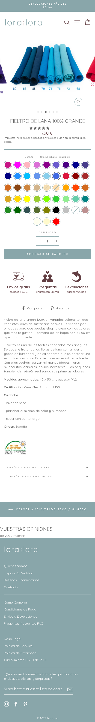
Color (47, 156)
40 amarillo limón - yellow (27, 199)
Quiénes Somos (15, 566)
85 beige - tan (37, 187)
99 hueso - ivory (37, 221)
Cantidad (47, 232)
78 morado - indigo (66, 165)
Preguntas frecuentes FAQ (23, 623)
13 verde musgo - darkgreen (17, 210)
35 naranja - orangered (76, 187)
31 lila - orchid (37, 165)
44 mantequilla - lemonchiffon (46, 221)
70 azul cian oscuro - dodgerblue (17, 176)
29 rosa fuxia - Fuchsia (17, 165)
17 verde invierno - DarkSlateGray (27, 210)
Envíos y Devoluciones (20, 616)
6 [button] (57, 112)
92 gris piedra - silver (66, 210)
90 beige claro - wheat (46, 187)
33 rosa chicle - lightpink (27, 165)
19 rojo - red (56, 221)
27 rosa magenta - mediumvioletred (8, 165)
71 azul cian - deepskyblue (27, 176)
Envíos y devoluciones (28, 467)
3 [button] (46, 112)
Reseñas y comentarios (21, 580)
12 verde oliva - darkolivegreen (37, 210)
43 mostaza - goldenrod (8, 199)
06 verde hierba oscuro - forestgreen (8, 210)
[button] (40, 128)
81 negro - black (56, 210)
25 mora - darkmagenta (46, 165)
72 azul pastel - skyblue (46, 176)
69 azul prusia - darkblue (76, 165)
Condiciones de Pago (20, 609)
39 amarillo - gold (17, 199)
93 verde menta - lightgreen (66, 199)
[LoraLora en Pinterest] (25, 704)
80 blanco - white (76, 210)
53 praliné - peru (27, 187)
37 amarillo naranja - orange (66, 187)
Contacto (11, 587)
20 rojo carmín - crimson (66, 176)
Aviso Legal (12, 639)
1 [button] (38, 112)
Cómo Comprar (15, 602)
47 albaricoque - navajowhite (56, 187)
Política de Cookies (18, 646)
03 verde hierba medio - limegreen (56, 199)
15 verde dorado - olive (46, 210)
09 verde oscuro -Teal (85, 199)
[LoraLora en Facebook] (15, 704)
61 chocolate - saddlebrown (17, 187)
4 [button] (50, 112)
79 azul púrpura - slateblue (56, 165)
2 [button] (42, 112)
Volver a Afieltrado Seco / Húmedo (51, 509)
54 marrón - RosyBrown (85, 210)
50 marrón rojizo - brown (85, 176)
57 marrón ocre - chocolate (8, 187)
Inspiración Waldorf (18, 573)
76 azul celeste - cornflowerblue (37, 176)
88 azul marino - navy (8, 176)
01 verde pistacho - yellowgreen (37, 199)
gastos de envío (40, 137)
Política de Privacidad (20, 653)
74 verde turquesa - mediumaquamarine (76, 199)
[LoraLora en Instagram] (6, 704)
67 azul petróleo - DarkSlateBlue (85, 165)
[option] (47, 70)
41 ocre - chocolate (85, 187)
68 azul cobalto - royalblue (56, 176)
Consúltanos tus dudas (29, 476)
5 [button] (54, 112)
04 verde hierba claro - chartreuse (46, 199)
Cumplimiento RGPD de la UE (25, 660)
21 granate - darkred (76, 176)
